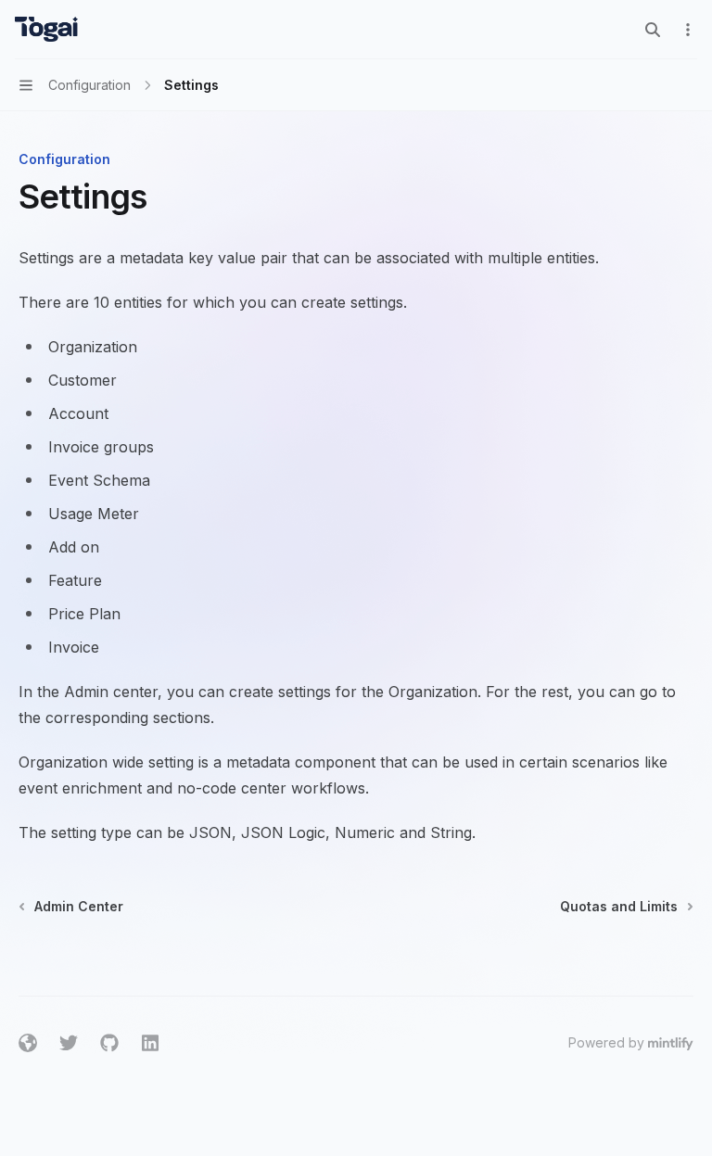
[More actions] (688, 30)
